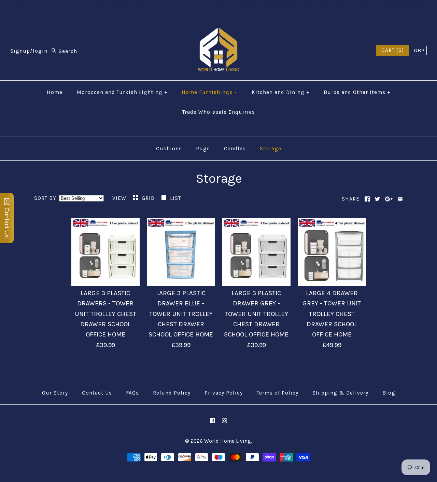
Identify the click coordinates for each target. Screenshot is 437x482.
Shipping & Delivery (340, 393)
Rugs (203, 149)
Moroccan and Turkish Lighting (122, 92)
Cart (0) (392, 50)
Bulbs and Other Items (357, 92)
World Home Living (227, 441)
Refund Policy (172, 393)
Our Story (55, 393)
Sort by (45, 198)
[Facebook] (212, 420)
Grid (149, 198)
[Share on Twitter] (377, 199)
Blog (388, 393)
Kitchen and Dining (281, 92)
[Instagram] (224, 420)
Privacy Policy (224, 393)
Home (54, 92)
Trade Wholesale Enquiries (218, 112)
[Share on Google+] (389, 199)
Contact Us (97, 393)
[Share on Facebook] (367, 199)
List (175, 198)
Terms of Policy (277, 393)
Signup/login (28, 51)
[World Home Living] (218, 33)
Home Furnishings (209, 92)
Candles (235, 149)
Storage (270, 149)
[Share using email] (400, 199)
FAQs (132, 393)
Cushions (169, 149)
